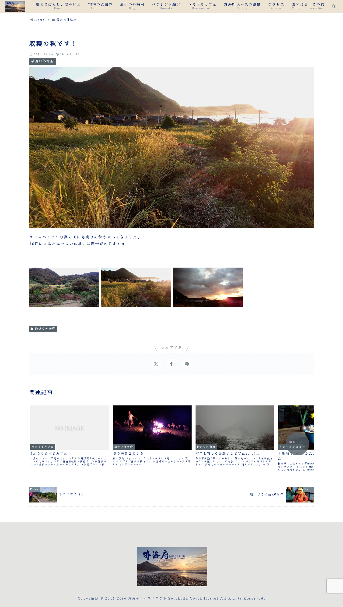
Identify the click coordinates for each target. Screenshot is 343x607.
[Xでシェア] (156, 364)
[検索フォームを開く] (334, 6)
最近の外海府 (45, 328)
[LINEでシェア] (187, 364)
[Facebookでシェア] (171, 364)
